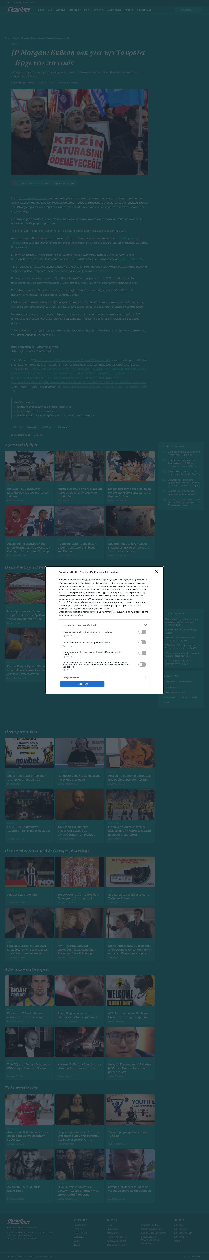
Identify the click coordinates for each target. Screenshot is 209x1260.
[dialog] (104, 630)
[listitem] (104, 625)
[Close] (157, 572)
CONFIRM (82, 684)
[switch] (142, 632)
